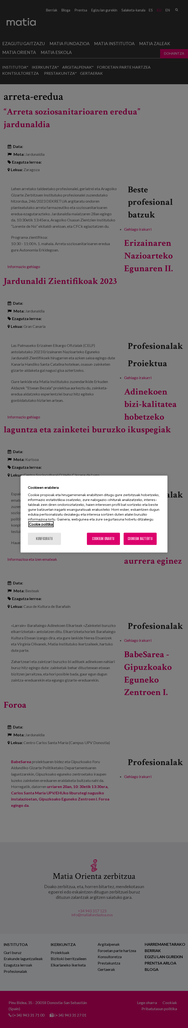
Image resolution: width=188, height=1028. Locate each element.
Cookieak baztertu (140, 539)
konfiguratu (44, 539)
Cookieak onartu (103, 539)
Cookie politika (41, 524)
